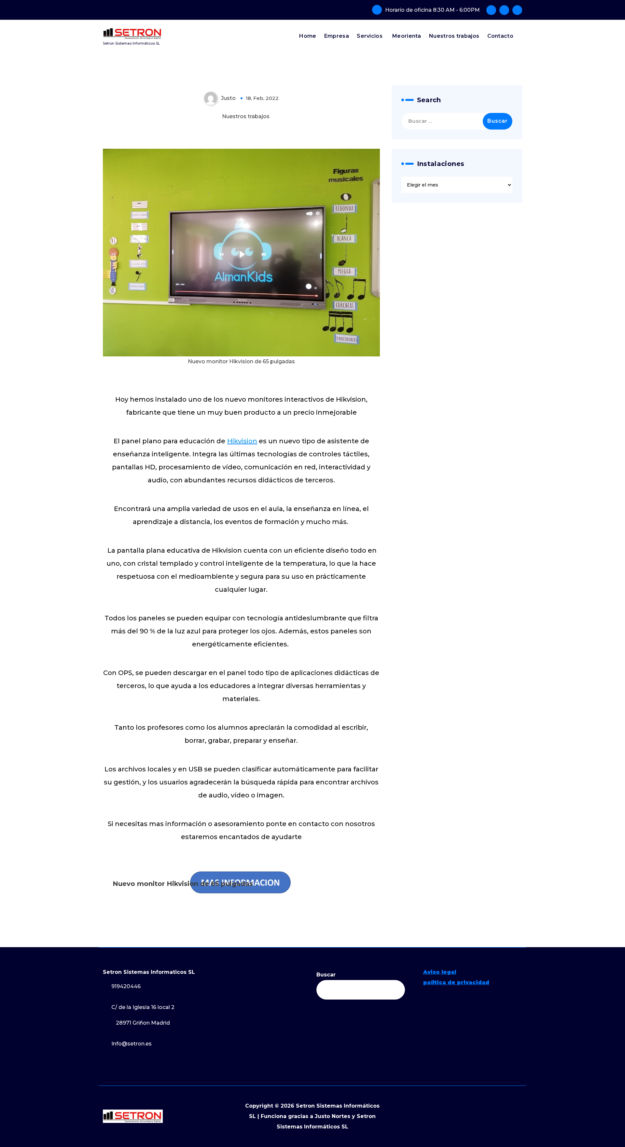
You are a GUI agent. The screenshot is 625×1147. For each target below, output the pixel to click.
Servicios (369, 36)
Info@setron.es (131, 1044)
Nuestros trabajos (454, 36)
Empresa (336, 36)
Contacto (500, 36)
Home (307, 36)
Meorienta (406, 36)
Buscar (326, 975)
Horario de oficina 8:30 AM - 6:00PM (432, 10)
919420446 (126, 986)
